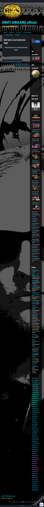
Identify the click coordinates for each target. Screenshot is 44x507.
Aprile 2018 (34, 426)
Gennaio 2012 (35, 487)
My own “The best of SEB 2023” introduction (36, 171)
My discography (27, 32)
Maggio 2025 (34, 380)
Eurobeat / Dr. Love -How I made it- (36, 151)
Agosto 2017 (34, 435)
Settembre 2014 (35, 459)
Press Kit (17, 35)
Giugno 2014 (34, 463)
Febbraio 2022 (35, 398)
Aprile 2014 (34, 465)
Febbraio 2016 (35, 447)
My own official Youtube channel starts (35, 241)
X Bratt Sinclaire (35, 348)
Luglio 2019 (34, 414)
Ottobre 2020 (35, 404)
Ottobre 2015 (35, 451)
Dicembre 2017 (35, 430)
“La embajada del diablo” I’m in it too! (36, 260)
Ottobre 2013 (35, 471)
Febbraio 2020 (35, 408)
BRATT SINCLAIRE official (19, 22)
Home (5, 32)
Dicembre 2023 (35, 388)
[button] (41, 504)
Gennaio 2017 (35, 437)
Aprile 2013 (34, 475)
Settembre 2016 (35, 443)
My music (18, 32)
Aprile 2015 (34, 453)
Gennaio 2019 (35, 422)
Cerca (33, 39)
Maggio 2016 (34, 445)
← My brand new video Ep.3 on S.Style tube (12, 61)
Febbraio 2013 (35, 477)
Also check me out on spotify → (22, 65)
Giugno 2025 (34, 378)
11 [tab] (38, 103)
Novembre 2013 (35, 469)
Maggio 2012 (34, 485)
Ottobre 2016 (35, 441)
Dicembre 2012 (35, 481)
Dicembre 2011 (35, 489)
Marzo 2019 (34, 420)
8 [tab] (34, 103)
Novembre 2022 (35, 394)
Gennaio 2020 (35, 410)
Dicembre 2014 (35, 457)
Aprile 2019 (34, 418)
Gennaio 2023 (35, 390)
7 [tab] (33, 103)
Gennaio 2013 (35, 479)
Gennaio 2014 (35, 467)
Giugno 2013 (34, 473)
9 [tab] (35, 103)
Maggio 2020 (34, 406)
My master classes (8, 35)
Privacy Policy (22, 505)
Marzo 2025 (34, 382)
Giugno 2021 (34, 402)
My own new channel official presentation (35, 182)
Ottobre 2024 (35, 386)
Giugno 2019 (34, 416)
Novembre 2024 (35, 384)
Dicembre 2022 (35, 392)
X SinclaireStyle (35, 353)
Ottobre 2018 (35, 424)
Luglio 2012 (34, 483)
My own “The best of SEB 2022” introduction (36, 246)
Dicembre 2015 (35, 449)
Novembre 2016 (35, 439)
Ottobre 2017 (35, 432)
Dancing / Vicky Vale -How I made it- (35, 236)
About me (11, 32)
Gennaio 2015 (35, 455)
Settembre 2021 (35, 400)
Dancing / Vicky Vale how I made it (35, 140)
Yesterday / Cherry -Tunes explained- (35, 220)
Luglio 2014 (34, 461)
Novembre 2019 (35, 412)
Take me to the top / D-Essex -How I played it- (35, 193)
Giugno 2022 (34, 396)
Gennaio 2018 (35, 428)
